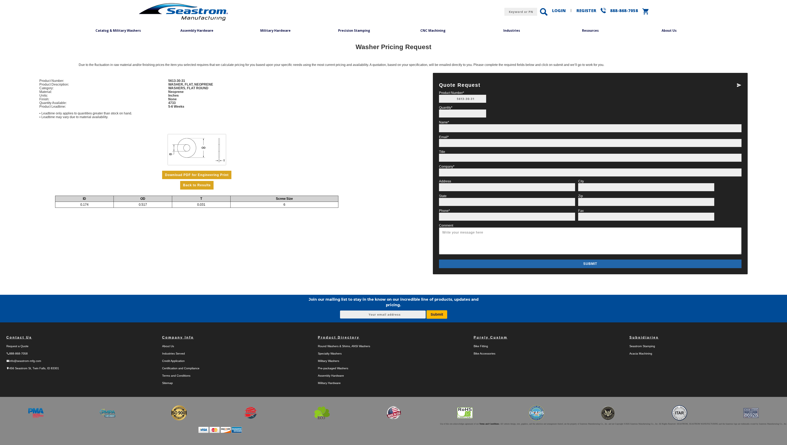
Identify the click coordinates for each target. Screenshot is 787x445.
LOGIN (559, 10)
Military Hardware (275, 30)
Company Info (178, 337)
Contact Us (19, 337)
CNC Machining (433, 30)
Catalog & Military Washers (118, 30)
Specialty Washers (330, 353)
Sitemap (167, 383)
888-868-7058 (624, 10)
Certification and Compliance (180, 368)
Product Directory (338, 337)
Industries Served (173, 353)
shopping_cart (645, 11)
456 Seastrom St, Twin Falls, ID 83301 (32, 368)
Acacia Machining (640, 353)
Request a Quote (17, 346)
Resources (590, 30)
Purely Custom (490, 337)
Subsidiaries (644, 337)
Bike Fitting (481, 346)
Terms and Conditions (176, 375)
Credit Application (173, 361)
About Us (669, 30)
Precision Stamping (354, 30)
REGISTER (586, 10)
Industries (511, 30)
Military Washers (328, 361)
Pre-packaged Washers (333, 368)
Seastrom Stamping (642, 346)
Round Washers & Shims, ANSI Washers (344, 346)
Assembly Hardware (196, 30)
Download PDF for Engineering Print (197, 175)
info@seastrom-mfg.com (23, 361)
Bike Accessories (484, 353)
